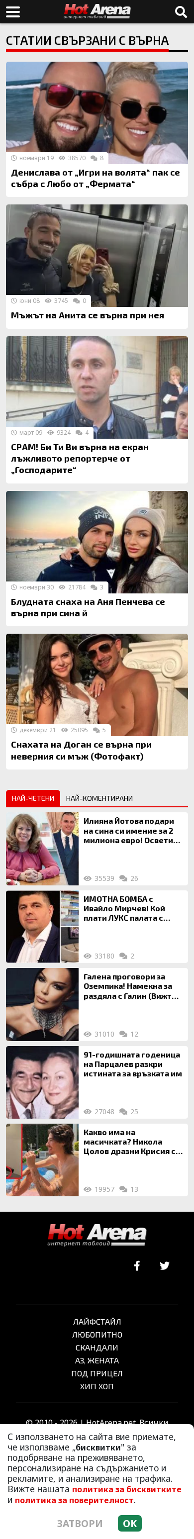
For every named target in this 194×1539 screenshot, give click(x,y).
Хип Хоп (97, 1386)
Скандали (97, 1347)
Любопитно (97, 1334)
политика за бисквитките (127, 1489)
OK (130, 1523)
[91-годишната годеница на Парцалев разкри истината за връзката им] (42, 1082)
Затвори (80, 1523)
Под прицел (97, 1373)
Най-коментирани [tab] (99, 798)
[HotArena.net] (97, 1235)
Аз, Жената (97, 1360)
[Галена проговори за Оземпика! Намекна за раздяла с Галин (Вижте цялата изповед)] (42, 1004)
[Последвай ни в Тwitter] (164, 1266)
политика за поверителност (74, 1500)
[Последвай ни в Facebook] (137, 1266)
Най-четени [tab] (33, 798)
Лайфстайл (97, 1321)
